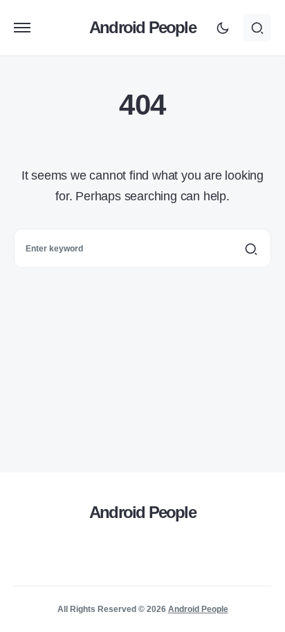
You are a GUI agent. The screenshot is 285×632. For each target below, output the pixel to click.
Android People (142, 27)
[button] (22, 27)
